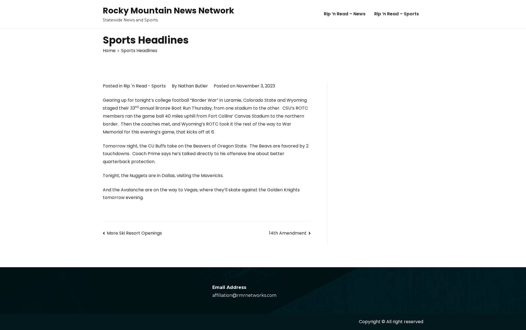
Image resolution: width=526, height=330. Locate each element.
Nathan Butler (193, 86)
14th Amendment (288, 233)
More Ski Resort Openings (134, 233)
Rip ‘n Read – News (344, 14)
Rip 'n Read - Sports (145, 86)
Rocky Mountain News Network (168, 10)
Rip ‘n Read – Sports (396, 14)
